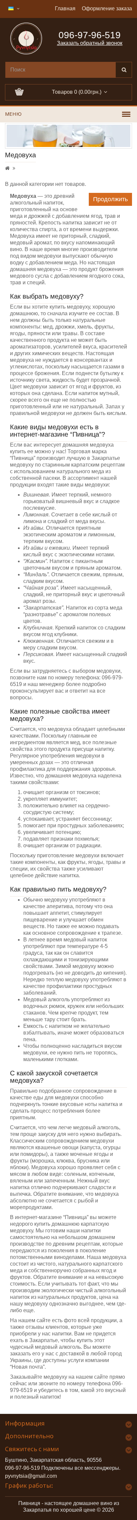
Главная (65, 8)
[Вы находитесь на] (7, 168)
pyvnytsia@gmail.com (31, 1476)
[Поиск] (123, 70)
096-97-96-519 (22, 1468)
